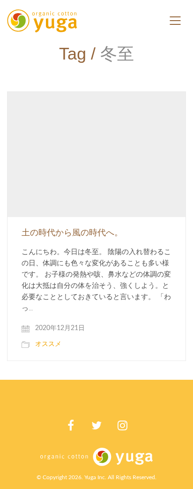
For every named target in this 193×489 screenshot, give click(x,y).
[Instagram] (122, 425)
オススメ (48, 344)
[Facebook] (71, 425)
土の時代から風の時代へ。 (72, 233)
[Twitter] (96, 425)
